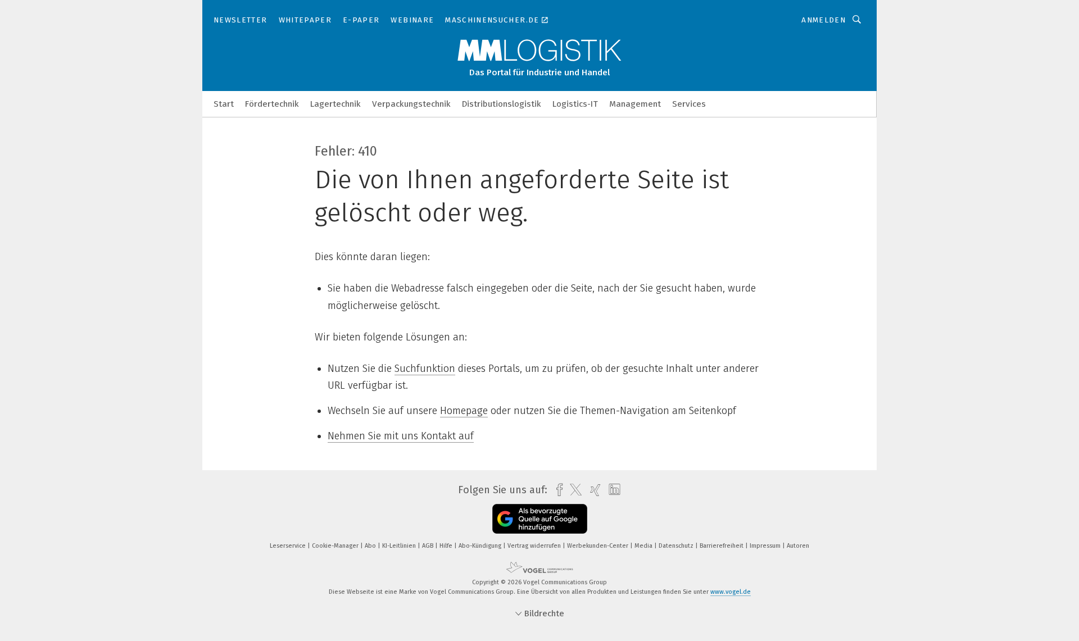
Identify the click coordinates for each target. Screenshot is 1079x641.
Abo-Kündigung (481, 545)
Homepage (464, 410)
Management (635, 104)
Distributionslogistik (501, 104)
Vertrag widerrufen (535, 545)
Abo (371, 545)
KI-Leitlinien (400, 545)
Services (689, 104)
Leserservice (288, 545)
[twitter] (573, 490)
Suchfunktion (425, 368)
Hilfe (446, 545)
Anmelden (823, 20)
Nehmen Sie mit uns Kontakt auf (401, 436)
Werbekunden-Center (598, 545)
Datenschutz (677, 545)
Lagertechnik (335, 104)
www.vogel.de (730, 591)
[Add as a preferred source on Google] (539, 519)
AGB (428, 545)
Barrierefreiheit (722, 545)
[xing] (592, 490)
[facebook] (557, 490)
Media (644, 545)
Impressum (766, 545)
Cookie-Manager (336, 545)
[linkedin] (612, 490)
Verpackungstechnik (411, 104)
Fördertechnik (272, 104)
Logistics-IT (575, 104)
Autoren (798, 545)
